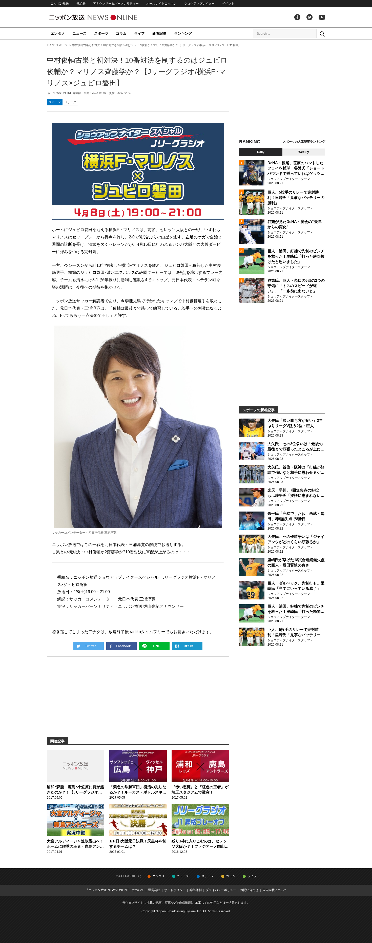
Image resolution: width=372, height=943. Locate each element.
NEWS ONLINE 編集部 (67, 93)
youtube (322, 17)
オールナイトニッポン (161, 3)
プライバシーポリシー (221, 890)
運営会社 (154, 890)
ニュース (79, 33)
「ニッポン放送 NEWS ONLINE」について (115, 890)
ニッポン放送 (60, 3)
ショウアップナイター (199, 3)
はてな (187, 646)
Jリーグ (71, 102)
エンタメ (58, 33)
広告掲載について (274, 890)
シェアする (121, 646)
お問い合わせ (249, 890)
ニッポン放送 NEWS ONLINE (102, 17)
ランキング (183, 33)
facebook (297, 17)
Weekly (303, 152)
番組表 (81, 3)
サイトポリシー (174, 890)
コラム (121, 33)
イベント (228, 3)
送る (154, 646)
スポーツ (101, 33)
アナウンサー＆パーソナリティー (116, 3)
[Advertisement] (282, 89)
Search (322, 34)
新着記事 (159, 33)
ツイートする (88, 646)
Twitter (309, 17)
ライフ (139, 33)
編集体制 (196, 890)
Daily (260, 152)
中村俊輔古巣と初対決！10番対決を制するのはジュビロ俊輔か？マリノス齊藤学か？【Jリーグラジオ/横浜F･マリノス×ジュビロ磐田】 (137, 71)
